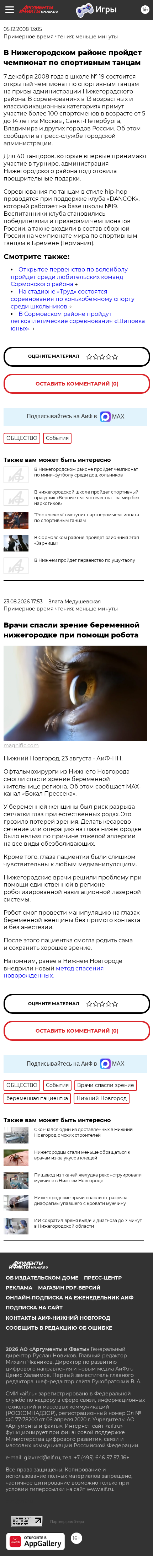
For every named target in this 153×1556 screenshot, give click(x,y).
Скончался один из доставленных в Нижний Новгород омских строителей (83, 1132)
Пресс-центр (103, 1278)
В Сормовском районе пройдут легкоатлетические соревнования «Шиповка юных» (78, 321)
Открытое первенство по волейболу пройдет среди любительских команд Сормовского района (69, 277)
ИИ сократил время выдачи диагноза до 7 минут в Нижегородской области (88, 1223)
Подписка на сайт (34, 1307)
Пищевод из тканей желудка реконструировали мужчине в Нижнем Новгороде (88, 1177)
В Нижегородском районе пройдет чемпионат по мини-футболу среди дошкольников (86, 472)
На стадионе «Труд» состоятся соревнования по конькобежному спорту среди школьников (72, 299)
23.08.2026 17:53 (23, 601)
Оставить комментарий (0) (77, 384)
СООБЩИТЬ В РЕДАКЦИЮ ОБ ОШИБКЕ (59, 1328)
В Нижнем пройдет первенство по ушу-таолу (84, 560)
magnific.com (21, 745)
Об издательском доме (42, 1278)
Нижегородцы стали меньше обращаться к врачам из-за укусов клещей (82, 1155)
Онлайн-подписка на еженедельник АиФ (69, 1297)
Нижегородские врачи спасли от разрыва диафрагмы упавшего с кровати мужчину (80, 1200)
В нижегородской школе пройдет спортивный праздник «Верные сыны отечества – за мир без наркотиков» (86, 497)
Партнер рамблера (67, 1521)
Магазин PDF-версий (69, 1288)
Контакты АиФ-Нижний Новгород (58, 1318)
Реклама (19, 1288)
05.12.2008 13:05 (23, 29)
